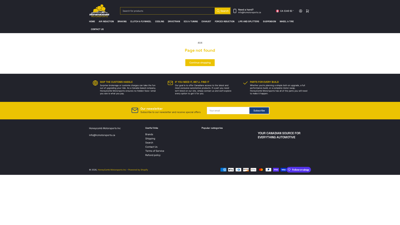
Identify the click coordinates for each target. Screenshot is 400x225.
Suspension (269, 21)
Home (92, 21)
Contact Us (97, 29)
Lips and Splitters (248, 21)
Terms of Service (154, 150)
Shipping (150, 138)
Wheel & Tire (287, 21)
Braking (122, 21)
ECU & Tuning (191, 21)
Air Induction (106, 21)
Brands (149, 134)
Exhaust (206, 21)
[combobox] (175, 11)
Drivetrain (174, 21)
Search (149, 142)
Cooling (159, 21)
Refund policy (152, 155)
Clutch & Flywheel (140, 21)
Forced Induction (224, 21)
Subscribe (259, 110)
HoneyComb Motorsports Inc (112, 169)
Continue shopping (200, 62)
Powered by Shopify (138, 169)
